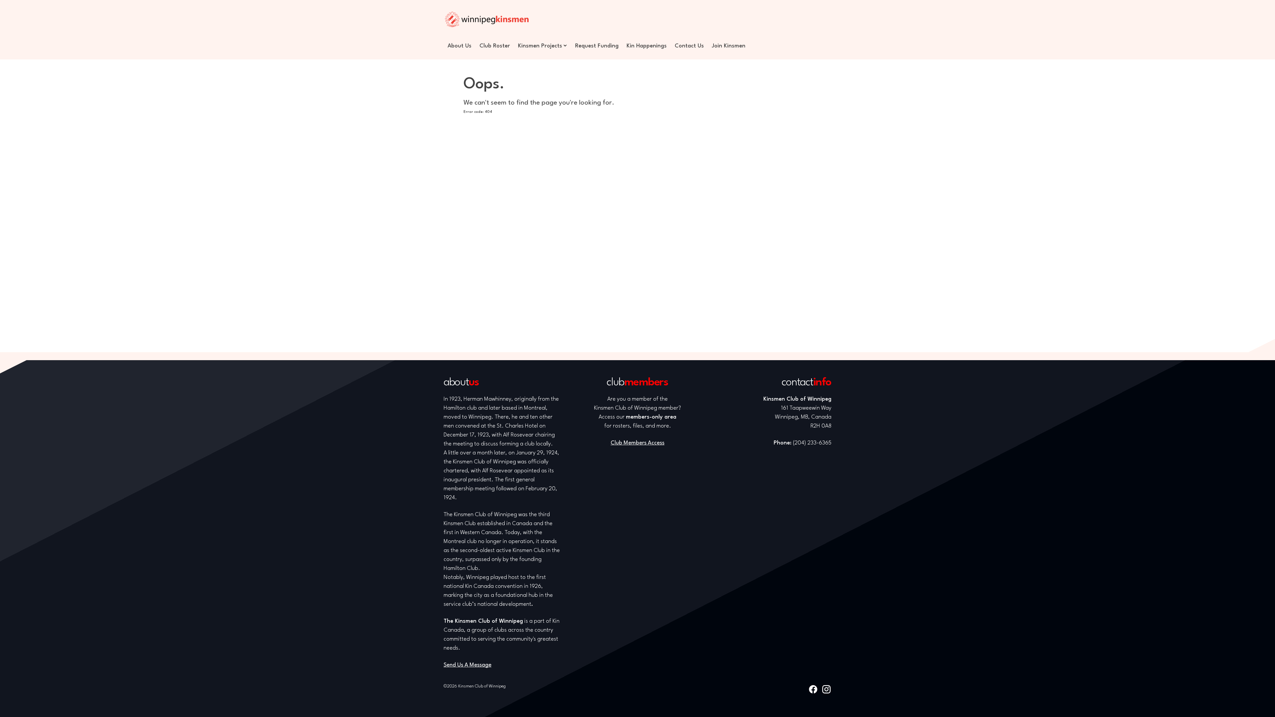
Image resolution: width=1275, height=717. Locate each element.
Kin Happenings (647, 46)
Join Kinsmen (728, 46)
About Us (459, 46)
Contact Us (689, 46)
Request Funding (597, 46)
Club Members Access (637, 443)
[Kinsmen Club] (487, 19)
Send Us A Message (467, 665)
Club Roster (494, 46)
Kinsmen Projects (540, 46)
